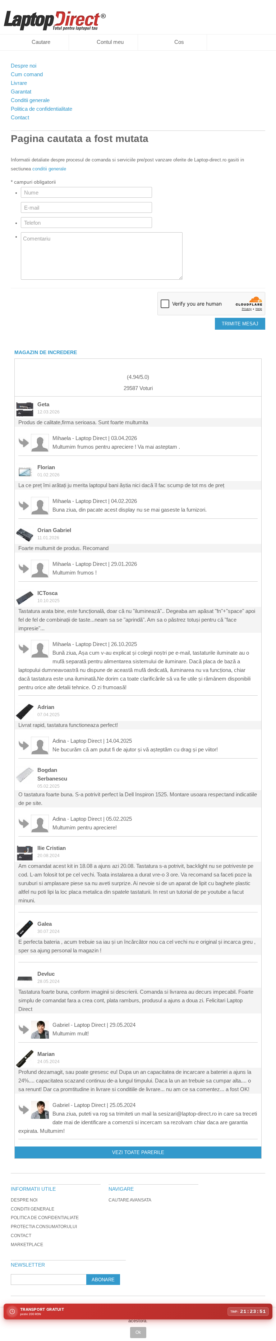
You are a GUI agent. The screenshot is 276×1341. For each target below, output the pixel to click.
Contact (21, 1235)
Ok (138, 1332)
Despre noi (24, 1200)
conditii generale (49, 168)
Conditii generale (32, 1209)
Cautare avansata (130, 1200)
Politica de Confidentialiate (45, 1217)
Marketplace (27, 1244)
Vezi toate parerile (138, 1152)
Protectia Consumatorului (44, 1226)
